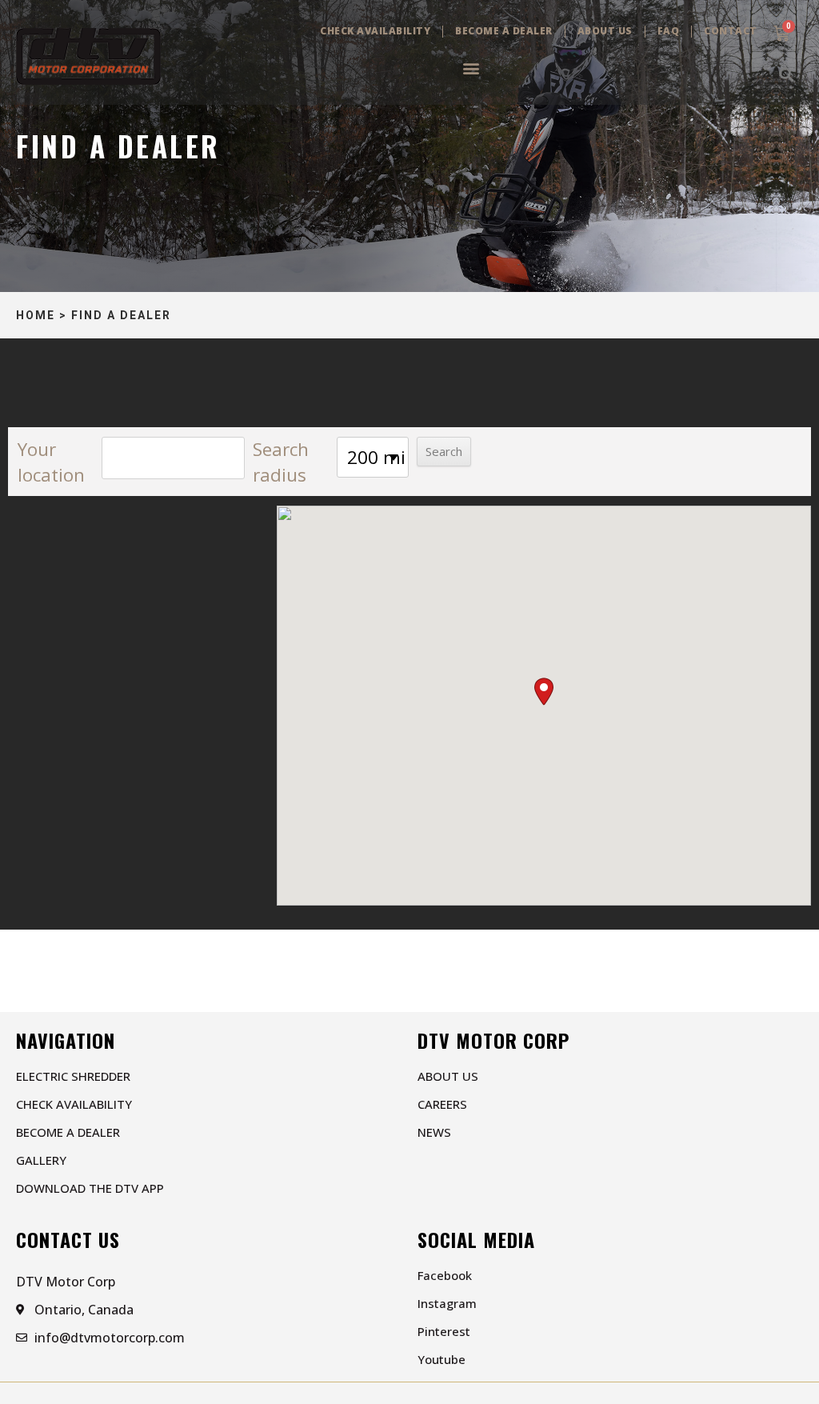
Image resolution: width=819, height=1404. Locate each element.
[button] (470, 67)
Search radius (281, 462)
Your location (51, 462)
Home (35, 315)
